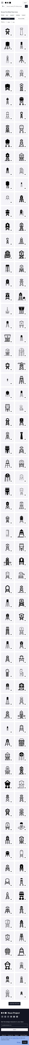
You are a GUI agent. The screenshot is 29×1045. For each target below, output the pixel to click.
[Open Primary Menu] (2, 2)
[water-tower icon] (7, 45)
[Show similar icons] (11, 35)
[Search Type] (3, 6)
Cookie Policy (15, 1038)
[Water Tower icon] (7, 31)
